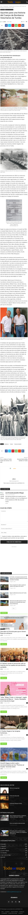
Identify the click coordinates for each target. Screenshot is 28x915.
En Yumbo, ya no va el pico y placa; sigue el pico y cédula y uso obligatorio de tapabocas (18, 832)
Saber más (3, 644)
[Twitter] (9, 25)
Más (13, 608)
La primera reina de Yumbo (16, 803)
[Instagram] (12, 901)
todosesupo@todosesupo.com (14, 891)
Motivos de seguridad (14, 788)
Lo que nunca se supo (9, 9)
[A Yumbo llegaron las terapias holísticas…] (14, 722)
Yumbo (11, 444)
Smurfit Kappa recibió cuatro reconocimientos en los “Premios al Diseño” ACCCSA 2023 (12, 765)
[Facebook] (6, 25)
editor (4, 21)
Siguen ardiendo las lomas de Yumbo (18, 592)
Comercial (2, 629)
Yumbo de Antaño (17, 444)
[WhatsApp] (16, 25)
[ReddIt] (19, 25)
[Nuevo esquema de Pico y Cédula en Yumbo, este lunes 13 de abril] (4, 818)
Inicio (1, 6)
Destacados (5, 6)
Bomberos (7, 444)
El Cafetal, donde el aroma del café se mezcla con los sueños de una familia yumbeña (12, 665)
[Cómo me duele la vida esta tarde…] (4, 825)
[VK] (22, 25)
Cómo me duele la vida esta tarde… (17, 823)
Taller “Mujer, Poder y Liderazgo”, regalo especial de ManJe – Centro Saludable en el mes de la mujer (13, 699)
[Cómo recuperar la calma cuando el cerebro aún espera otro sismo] (4, 587)
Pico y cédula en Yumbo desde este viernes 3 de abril (6, 461)
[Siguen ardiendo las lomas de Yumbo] (4, 595)
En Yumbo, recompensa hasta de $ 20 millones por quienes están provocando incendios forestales (18, 578)
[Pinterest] (12, 25)
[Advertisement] (14, 557)
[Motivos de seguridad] (4, 790)
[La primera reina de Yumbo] (4, 806)
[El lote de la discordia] (4, 798)
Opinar (6, 503)
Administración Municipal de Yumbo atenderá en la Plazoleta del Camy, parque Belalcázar (18, 602)
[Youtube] (19, 901)
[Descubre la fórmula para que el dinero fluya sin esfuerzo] (14, 623)
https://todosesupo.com (14, 481)
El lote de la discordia (14, 795)
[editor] (1, 21)
